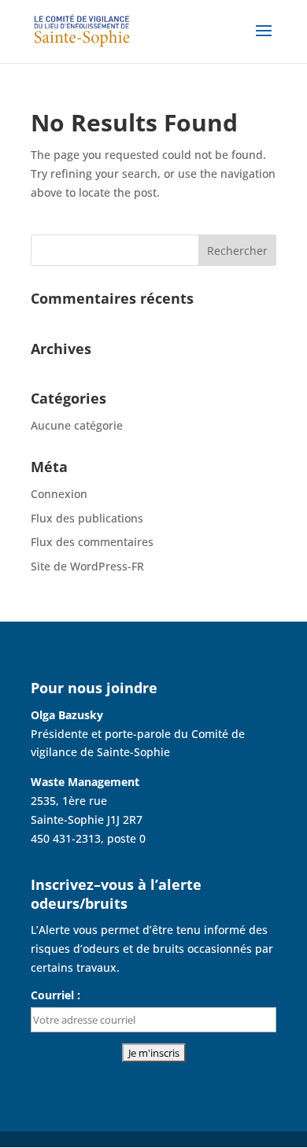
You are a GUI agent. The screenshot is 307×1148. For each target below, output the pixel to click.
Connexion (59, 493)
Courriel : (55, 994)
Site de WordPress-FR (87, 566)
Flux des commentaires (92, 541)
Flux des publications (87, 518)
